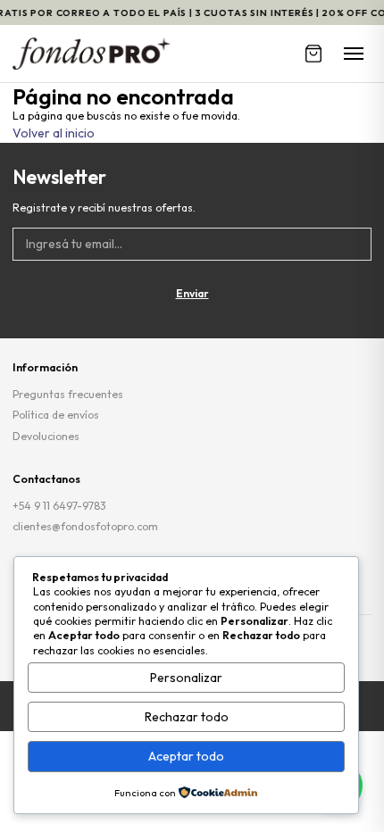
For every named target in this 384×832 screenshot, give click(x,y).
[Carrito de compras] (313, 53)
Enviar (192, 293)
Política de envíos (56, 414)
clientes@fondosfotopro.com (85, 526)
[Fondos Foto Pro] (92, 53)
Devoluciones (46, 436)
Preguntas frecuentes (68, 394)
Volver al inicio (54, 133)
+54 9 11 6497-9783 (59, 505)
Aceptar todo (186, 756)
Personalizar (186, 678)
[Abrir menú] (353, 53)
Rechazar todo (187, 717)
